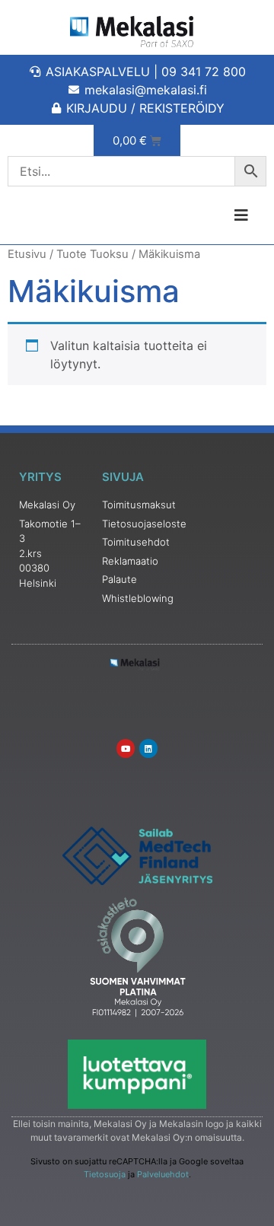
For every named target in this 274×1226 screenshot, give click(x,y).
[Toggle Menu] (205, 215)
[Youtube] (125, 748)
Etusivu (27, 254)
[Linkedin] (148, 748)
